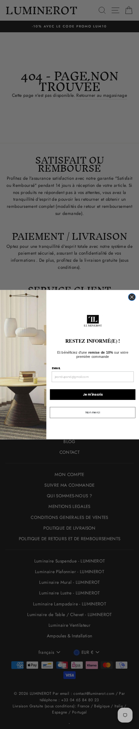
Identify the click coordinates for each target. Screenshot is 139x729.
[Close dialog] (131, 296)
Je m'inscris (92, 394)
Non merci (92, 412)
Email (56, 368)
